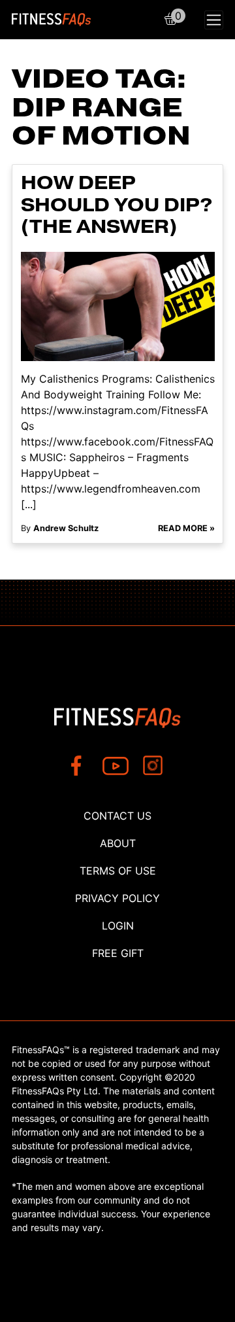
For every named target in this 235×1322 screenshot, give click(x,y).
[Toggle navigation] (213, 19)
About (118, 843)
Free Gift (118, 953)
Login (118, 925)
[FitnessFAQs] (51, 19)
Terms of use (118, 870)
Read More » (186, 528)
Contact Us (117, 815)
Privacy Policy (117, 898)
